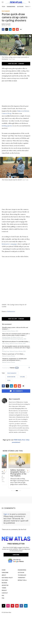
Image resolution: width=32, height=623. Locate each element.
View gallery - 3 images (16, 63)
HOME (4, 570)
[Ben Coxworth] (4, 400)
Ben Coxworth (14, 399)
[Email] (21, 29)
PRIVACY (4, 590)
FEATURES (5, 580)
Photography (6, 11)
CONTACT (5, 593)
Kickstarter (11, 311)
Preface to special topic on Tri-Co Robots (12, 354)
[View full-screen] (30, 36)
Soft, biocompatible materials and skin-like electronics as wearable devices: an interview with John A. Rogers (16, 347)
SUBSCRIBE (5, 572)
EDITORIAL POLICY (7, 577)
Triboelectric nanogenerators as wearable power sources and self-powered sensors (14, 359)
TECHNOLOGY (22, 575)
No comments (18, 391)
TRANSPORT (21, 577)
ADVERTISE (5, 585)
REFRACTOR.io (22, 580)
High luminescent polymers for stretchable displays (15, 341)
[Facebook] (3, 29)
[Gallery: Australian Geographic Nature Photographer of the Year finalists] (16, 460)
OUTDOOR (20, 6)
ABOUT (4, 575)
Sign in (6, 514)
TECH (3, 6)
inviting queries (7, 126)
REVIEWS (4, 583)
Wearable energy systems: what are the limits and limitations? (15, 328)
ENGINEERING (11, 6)
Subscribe (16, 554)
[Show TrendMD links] (29, 367)
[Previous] (4, 470)
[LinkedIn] (10, 29)
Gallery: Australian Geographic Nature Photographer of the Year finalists (15, 473)
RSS (3, 595)
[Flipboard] (17, 29)
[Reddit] (13, 29)
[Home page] (16, 2)
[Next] (27, 470)
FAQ (3, 598)
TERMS (4, 588)
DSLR (8, 380)
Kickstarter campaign (9, 244)
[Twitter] (6, 29)
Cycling (22, 376)
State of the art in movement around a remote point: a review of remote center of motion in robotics (16, 334)
